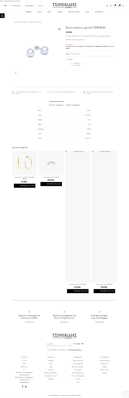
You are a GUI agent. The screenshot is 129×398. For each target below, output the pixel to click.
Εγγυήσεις (78, 379)
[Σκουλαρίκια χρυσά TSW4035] (51, 163)
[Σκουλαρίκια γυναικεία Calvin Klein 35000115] (24, 163)
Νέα (24, 363)
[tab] (56, 104)
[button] (2, 15)
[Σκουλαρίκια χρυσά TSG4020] (104, 217)
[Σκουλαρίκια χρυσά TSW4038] (77, 217)
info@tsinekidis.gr (29, 6)
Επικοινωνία (24, 367)
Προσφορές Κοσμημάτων (51, 373)
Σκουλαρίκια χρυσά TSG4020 (104, 284)
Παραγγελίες (104, 363)
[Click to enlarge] (16, 73)
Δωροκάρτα (51, 379)
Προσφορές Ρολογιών (51, 376)
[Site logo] (64, 5)
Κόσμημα (25, 22)
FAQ (78, 382)
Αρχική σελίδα (18, 22)
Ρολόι (51, 363)
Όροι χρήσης (78, 370)
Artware (79, 395)
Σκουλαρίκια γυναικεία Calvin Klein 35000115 (25, 178)
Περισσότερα (29, 318)
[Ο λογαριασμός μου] (107, 5)
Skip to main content (14, 1)
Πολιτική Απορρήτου (78, 373)
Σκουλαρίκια (38, 22)
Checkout (104, 373)
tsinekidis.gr (55, 395)
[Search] (111, 5)
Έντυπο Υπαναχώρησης (77, 376)
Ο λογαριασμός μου (104, 360)
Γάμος (51, 367)
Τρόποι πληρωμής (78, 363)
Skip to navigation (4, 1)
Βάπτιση (51, 370)
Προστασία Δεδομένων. (75, 350)
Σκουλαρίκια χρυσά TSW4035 (51, 177)
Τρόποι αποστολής (78, 360)
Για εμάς (24, 360)
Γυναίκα (31, 22)
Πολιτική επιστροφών (78, 367)
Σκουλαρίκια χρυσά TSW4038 (78, 284)
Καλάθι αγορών (104, 370)
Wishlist (70, 59)
